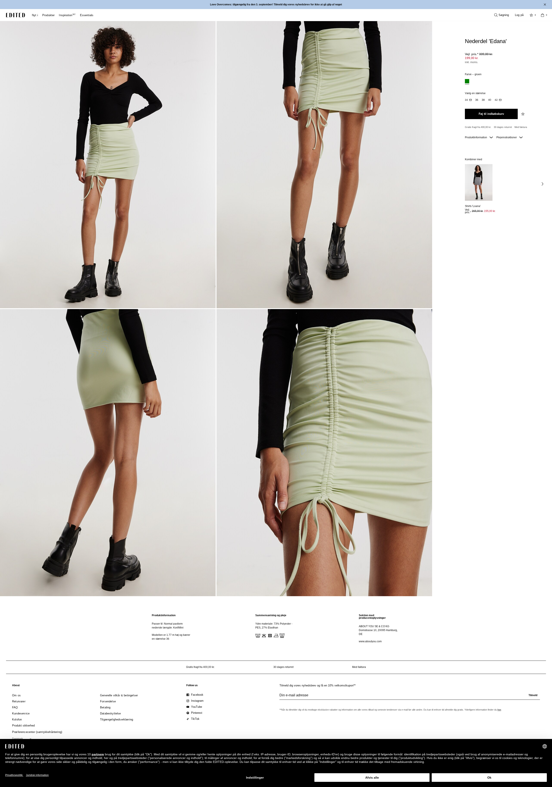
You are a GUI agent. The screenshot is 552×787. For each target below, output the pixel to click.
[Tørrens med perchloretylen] (281, 635)
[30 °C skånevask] (257, 635)
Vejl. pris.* (479, 54)
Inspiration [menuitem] (67, 15)
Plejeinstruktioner (507, 137)
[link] (16, 686)
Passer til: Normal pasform (167, 623)
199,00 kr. (471, 57)
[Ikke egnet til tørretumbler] (269, 635)
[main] (276, 628)
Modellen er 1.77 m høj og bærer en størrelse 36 (171, 636)
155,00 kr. (490, 211)
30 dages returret (503, 127)
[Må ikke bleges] (263, 635)
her (499, 709)
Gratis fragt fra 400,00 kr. (478, 127)
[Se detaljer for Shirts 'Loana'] (478, 182)
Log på (519, 15)
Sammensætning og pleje (270, 615)
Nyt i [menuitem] (35, 15)
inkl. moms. (471, 62)
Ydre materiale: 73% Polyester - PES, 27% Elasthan (273, 625)
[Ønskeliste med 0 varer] (531, 15)
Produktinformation (476, 137)
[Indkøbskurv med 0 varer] (542, 15)
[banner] (276, 4)
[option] (467, 81)
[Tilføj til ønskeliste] (523, 114)
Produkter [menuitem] (48, 15)
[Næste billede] (542, 184)
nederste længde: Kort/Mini (167, 627)
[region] (172, 628)
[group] (409, 697)
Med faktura (520, 127)
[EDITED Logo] (15, 15)
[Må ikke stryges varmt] (275, 635)
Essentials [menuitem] (87, 15)
